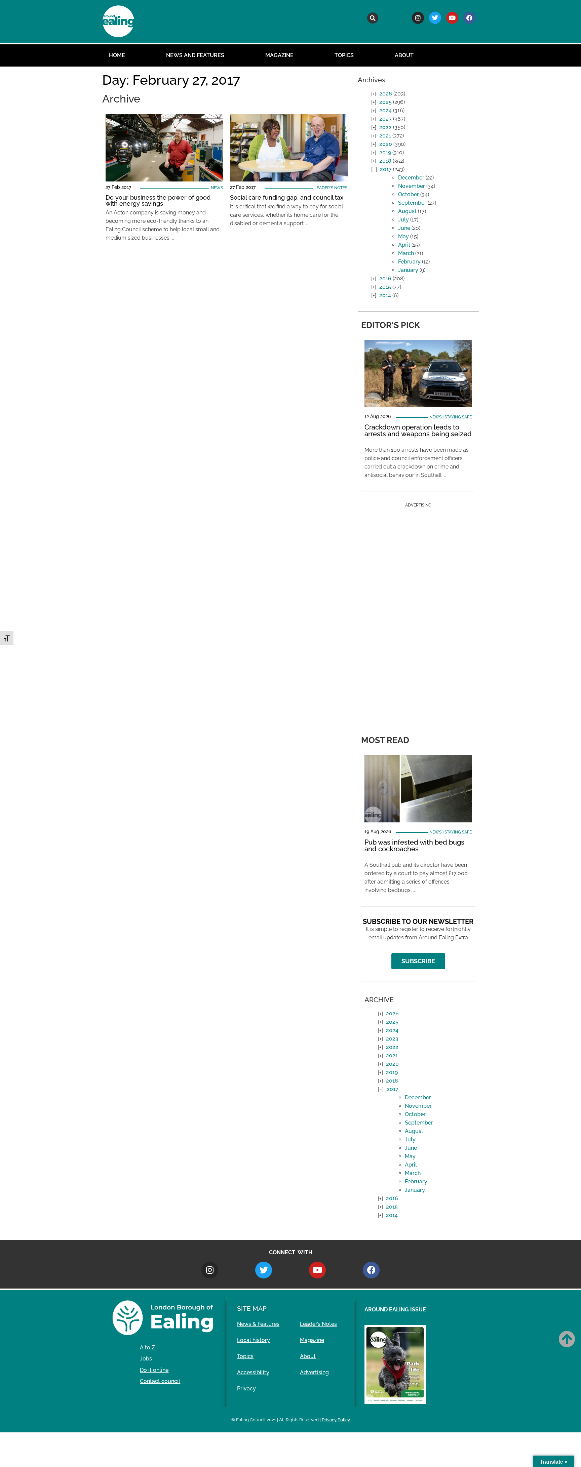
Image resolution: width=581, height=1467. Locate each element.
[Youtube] (452, 18)
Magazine (279, 55)
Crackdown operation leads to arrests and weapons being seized (418, 430)
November (411, 186)
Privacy (246, 1388)
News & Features (258, 1324)
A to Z (147, 1347)
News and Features (195, 55)
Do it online (154, 1370)
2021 (385, 135)
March (406, 253)
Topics (344, 55)
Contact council (160, 1381)
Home (117, 55)
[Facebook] (469, 18)
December (411, 177)
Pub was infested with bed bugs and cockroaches (414, 845)
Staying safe (458, 417)
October (408, 194)
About (404, 55)
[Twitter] (435, 18)
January (408, 270)
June (404, 228)
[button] (372, 18)
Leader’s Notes (318, 1324)
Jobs (146, 1358)
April (404, 245)
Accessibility (253, 1372)
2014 (385, 295)
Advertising (314, 1372)
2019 (385, 152)
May (403, 236)
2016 (385, 278)
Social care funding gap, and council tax (286, 197)
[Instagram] (418, 18)
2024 (385, 110)
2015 (385, 287)
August (407, 211)
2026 (385, 93)
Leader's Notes (330, 188)
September (412, 203)
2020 (385, 144)
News (217, 188)
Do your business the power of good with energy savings (158, 200)
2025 (385, 102)
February (409, 261)
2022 (385, 127)
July (403, 219)
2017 (386, 169)
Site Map (252, 1308)
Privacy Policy (336, 1419)
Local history (253, 1340)
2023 (385, 119)
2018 (385, 161)
